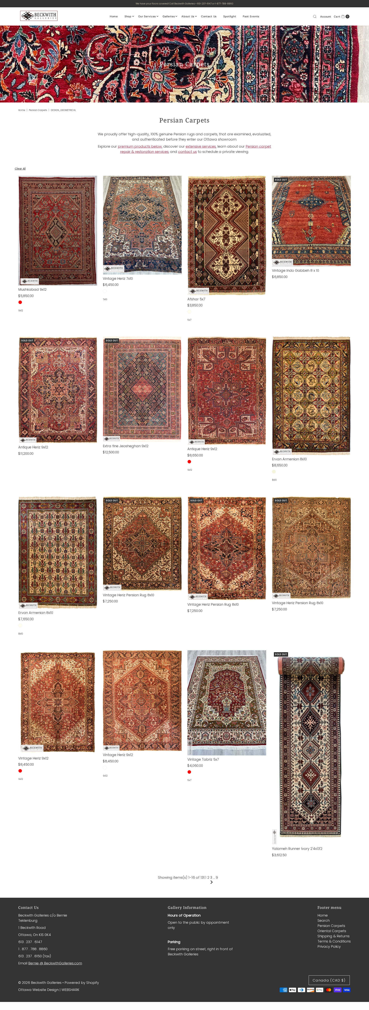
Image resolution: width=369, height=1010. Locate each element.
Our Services (147, 16)
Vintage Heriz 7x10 (118, 278)
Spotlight (229, 16)
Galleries (169, 16)
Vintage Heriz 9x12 (33, 758)
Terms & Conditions (334, 941)
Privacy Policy (329, 946)
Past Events (251, 16)
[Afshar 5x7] (226, 235)
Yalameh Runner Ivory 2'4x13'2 (297, 848)
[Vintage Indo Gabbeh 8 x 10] (311, 221)
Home (114, 16)
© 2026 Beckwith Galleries (40, 982)
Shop (128, 16)
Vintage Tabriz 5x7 (203, 759)
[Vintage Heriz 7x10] (142, 225)
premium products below (140, 146)
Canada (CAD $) (329, 980)
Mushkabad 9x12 (32, 289)
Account (325, 16)
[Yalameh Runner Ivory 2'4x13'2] (311, 747)
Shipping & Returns (333, 936)
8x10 (274, 479)
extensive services (201, 146)
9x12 (20, 310)
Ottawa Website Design (38, 989)
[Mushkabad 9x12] (57, 231)
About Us (187, 16)
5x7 (189, 319)
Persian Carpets (38, 110)
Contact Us (209, 16)
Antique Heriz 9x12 (33, 447)
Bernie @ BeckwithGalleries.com (55, 963)
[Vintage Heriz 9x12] (57, 702)
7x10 (105, 299)
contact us (187, 151)
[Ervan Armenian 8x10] (311, 395)
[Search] (314, 16)
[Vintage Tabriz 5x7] (226, 702)
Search (323, 920)
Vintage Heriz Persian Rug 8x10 (128, 595)
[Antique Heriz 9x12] (57, 389)
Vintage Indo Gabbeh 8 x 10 (295, 270)
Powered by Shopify (82, 982)
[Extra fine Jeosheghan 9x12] (142, 389)
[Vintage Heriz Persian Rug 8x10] (142, 543)
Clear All (20, 169)
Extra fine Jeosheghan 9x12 (125, 446)
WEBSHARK (70, 989)
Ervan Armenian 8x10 (289, 459)
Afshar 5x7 (196, 299)
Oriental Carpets (331, 930)
